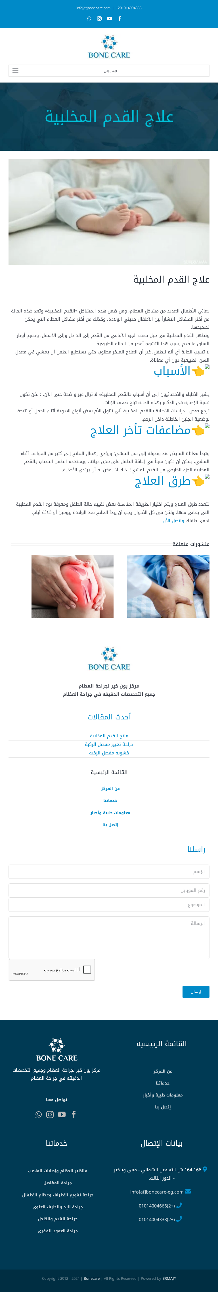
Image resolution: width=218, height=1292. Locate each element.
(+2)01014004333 (157, 1219)
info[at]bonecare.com (93, 8)
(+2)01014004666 (157, 1206)
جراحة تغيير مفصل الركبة (109, 744)
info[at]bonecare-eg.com (157, 1192)
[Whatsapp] (38, 1114)
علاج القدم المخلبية (109, 735)
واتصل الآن (173, 520)
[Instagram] (50, 1114)
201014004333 (129, 8)
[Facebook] (73, 1114)
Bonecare (92, 1278)
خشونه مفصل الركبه (109, 752)
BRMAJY (169, 1278)
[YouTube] (62, 1114)
